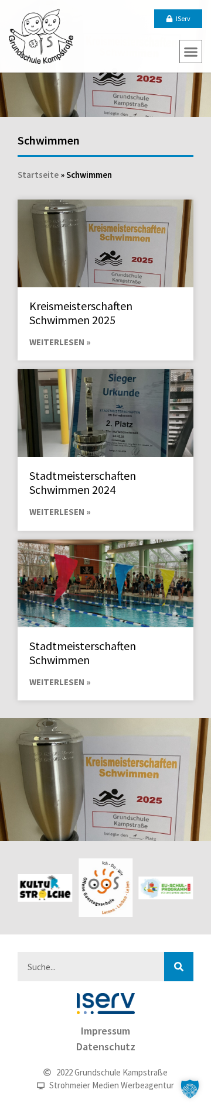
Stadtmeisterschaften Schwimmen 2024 (82, 482)
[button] (191, 51)
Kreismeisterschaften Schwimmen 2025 (80, 312)
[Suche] (178, 966)
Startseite (38, 174)
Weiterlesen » (60, 342)
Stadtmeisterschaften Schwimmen (82, 652)
